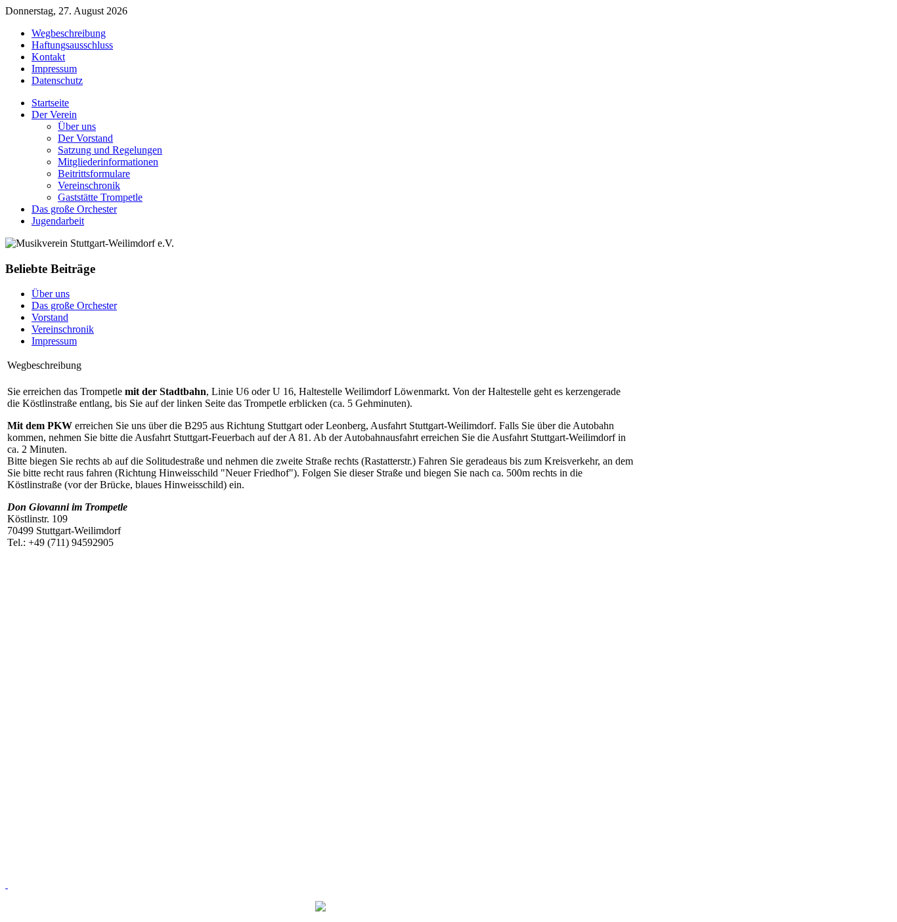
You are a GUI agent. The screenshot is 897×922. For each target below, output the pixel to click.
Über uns (51, 293)
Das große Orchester (74, 305)
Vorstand (50, 317)
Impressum (54, 340)
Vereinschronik (63, 329)
